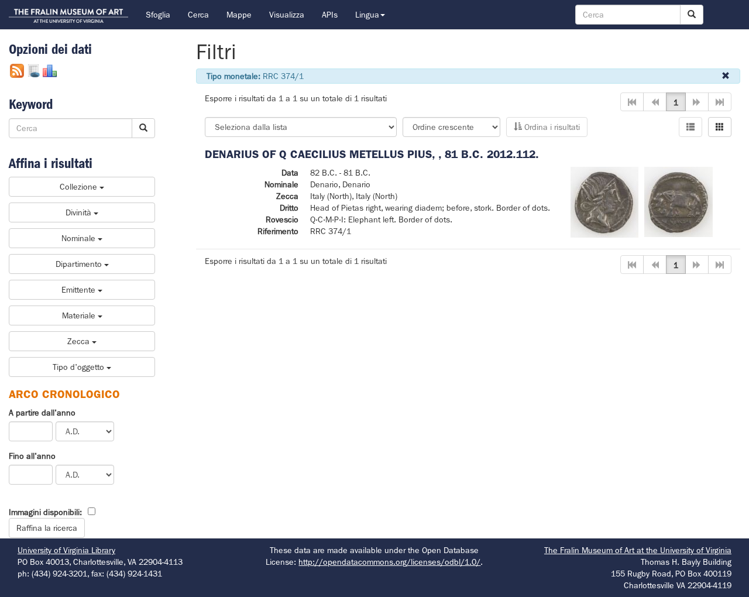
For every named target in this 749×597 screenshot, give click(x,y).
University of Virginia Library (66, 550)
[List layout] (690, 127)
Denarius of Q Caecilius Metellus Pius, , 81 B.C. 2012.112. (372, 154)
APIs (330, 14)
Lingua (367, 14)
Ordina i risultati (551, 127)
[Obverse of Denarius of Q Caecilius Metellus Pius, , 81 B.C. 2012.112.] (604, 201)
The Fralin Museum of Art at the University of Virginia (637, 550)
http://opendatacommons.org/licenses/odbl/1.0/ (389, 562)
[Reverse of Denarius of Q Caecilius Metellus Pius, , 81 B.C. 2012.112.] (678, 201)
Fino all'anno (32, 456)
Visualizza (286, 14)
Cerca (198, 14)
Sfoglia (158, 14)
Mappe (239, 14)
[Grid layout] (719, 127)
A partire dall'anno (42, 412)
